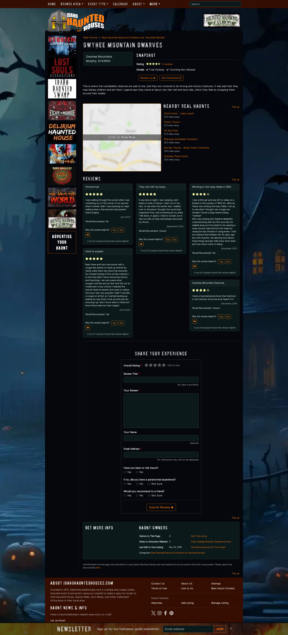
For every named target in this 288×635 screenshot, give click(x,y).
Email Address (133, 448)
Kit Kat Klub (171, 130)
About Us (186, 583)
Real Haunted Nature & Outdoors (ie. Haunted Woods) (133, 37)
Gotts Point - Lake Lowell (179, 113)
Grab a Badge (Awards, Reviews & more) (211, 541)
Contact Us (158, 583)
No (121, 230)
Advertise (156, 602)
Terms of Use (159, 588)
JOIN (220, 629)
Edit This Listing (199, 536)
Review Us (147, 77)
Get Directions (170, 77)
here (98, 567)
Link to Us (187, 588)
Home (52, 4)
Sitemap (216, 583)
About (137, 4)
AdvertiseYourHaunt (62, 242)
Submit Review (160, 507)
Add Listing (187, 602)
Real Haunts (90, 37)
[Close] (231, 628)
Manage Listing (219, 602)
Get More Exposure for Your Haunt (208, 547)
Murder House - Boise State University (186, 147)
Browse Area (71, 4)
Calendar (120, 4)
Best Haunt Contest (223, 588)
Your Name (130, 432)
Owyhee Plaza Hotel (176, 156)
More (154, 4)
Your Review (132, 390)
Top (234, 106)
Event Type (97, 4)
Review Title (132, 373)
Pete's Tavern (172, 121)
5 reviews (167, 64)
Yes (114, 230)
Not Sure (157, 483)
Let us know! (57, 620)
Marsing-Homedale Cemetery (181, 139)
